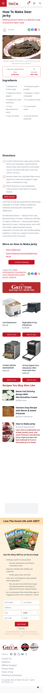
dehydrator (20, 272)
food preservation (11, 275)
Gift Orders (21, 628)
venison (12, 277)
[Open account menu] (34, 3)
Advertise (6, 662)
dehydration (8, 272)
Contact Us (6, 658)
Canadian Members (13, 632)
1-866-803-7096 (28, 290)
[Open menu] (3, 3)
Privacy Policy (8, 668)
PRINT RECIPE (9, 197)
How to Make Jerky (13, 250)
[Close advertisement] (38, 687)
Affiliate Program (9, 665)
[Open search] (40, 3)
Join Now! (21, 624)
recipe (5, 277)
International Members (29, 632)
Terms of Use (7, 672)
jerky (22, 275)
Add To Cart (11, 334)
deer (15, 270)
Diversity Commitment (12, 675)
